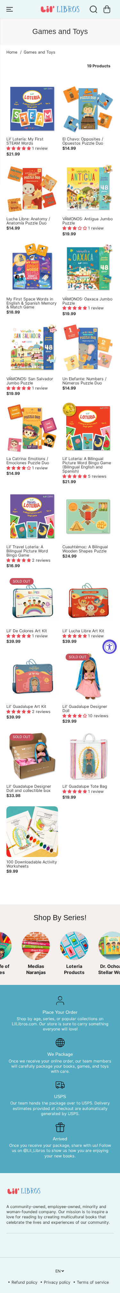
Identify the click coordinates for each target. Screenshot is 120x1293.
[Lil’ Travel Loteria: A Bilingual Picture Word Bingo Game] (32, 516)
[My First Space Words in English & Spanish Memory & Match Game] (32, 268)
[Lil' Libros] (60, 9)
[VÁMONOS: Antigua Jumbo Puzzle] (88, 188)
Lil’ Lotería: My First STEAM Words (25, 141)
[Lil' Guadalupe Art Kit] (32, 676)
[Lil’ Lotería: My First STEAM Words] (32, 108)
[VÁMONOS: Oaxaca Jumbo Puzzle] (88, 268)
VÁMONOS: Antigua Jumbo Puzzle (87, 221)
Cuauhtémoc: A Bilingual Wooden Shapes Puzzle (85, 549)
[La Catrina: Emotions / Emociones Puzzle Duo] (32, 428)
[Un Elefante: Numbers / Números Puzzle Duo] (88, 348)
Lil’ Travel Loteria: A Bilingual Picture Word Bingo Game (27, 551)
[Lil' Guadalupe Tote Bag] (88, 755)
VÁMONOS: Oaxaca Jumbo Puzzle (87, 301)
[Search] (93, 9)
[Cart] (107, 9)
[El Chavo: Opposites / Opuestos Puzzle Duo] (88, 108)
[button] (10, 9)
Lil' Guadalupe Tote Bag (84, 787)
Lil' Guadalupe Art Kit (26, 707)
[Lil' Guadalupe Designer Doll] (88, 676)
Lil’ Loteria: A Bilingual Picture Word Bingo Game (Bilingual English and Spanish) (86, 465)
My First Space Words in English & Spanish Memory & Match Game (31, 303)
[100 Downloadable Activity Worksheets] (32, 831)
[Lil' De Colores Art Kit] (32, 600)
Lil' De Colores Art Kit (26, 631)
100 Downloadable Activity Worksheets (31, 864)
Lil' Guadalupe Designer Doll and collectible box (28, 789)
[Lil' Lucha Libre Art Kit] (88, 600)
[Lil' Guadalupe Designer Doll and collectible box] (32, 755)
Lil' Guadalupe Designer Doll (84, 709)
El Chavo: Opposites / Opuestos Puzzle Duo (82, 141)
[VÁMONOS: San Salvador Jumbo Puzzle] (32, 348)
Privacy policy (57, 1282)
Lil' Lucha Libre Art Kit (83, 631)
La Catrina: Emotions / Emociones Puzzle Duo (27, 461)
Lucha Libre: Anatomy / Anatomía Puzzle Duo (28, 221)
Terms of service (93, 1282)
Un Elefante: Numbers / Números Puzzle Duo (84, 381)
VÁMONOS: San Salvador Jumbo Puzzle (29, 381)
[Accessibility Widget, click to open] (109, 646)
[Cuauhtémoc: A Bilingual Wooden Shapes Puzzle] (88, 516)
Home (11, 52)
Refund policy (24, 1282)
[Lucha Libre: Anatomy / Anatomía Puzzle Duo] (32, 188)
